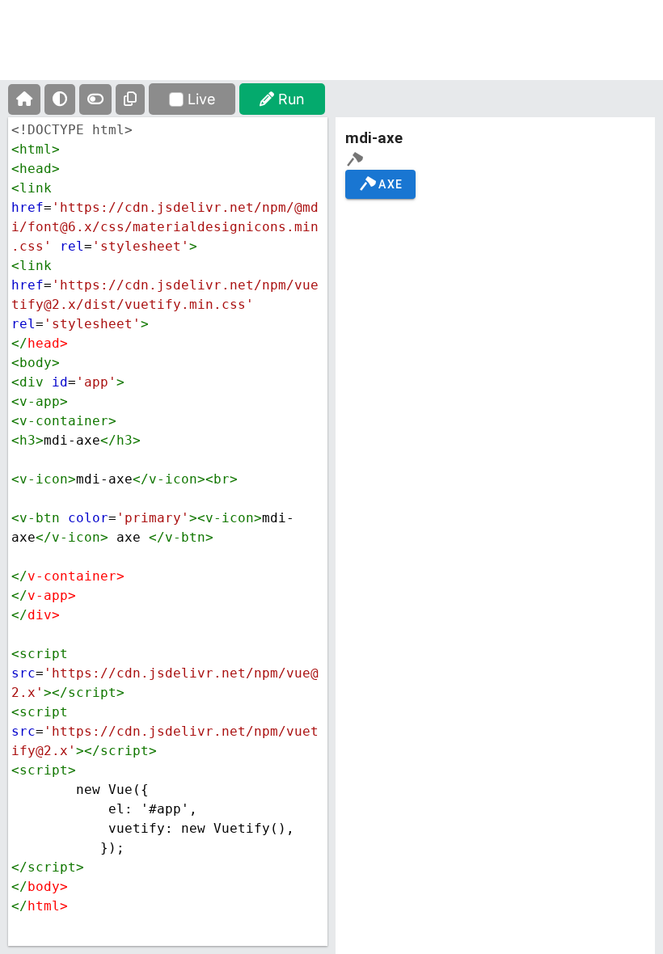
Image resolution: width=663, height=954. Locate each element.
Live (201, 99)
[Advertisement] (331, 52)
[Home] (24, 99)
